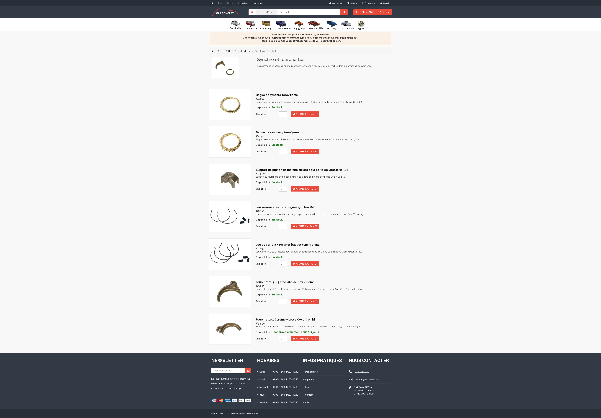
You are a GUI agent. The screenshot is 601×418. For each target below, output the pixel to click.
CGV (307, 402)
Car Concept (232, 413)
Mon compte (337, 3)
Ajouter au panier (306, 114)
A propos (309, 379)
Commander (370, 3)
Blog (220, 3)
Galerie (230, 3)
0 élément (385, 12)
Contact (386, 3)
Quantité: (261, 114)
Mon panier (368, 12)
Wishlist (353, 3)
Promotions (243, 3)
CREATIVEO (255, 413)
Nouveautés (258, 3)
